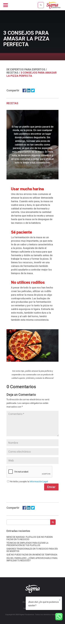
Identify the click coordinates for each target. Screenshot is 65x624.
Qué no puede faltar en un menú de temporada (31, 554)
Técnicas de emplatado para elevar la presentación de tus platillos (27, 544)
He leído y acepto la (20, 481)
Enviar (51, 487)
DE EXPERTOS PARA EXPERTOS (25, 69)
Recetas (12, 72)
